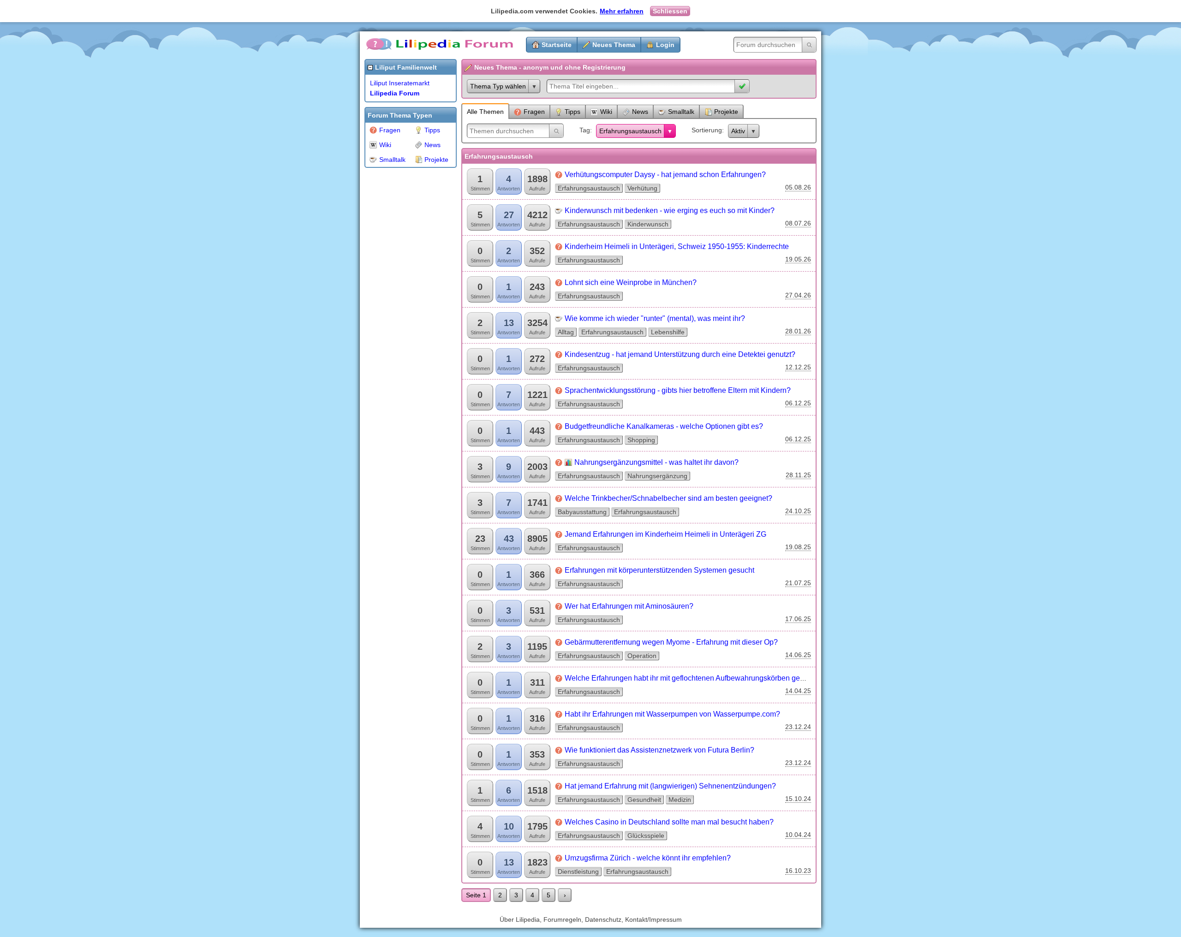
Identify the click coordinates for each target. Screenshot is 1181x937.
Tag (584, 130)
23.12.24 (798, 726)
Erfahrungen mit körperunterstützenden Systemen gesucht (659, 570)
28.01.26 (798, 331)
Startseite (557, 44)
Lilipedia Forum (394, 93)
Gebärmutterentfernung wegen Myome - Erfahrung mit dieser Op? (671, 642)
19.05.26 (798, 259)
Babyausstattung (582, 512)
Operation (641, 655)
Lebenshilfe (668, 332)
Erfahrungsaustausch (630, 131)
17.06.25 (798, 619)
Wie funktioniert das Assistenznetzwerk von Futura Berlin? (659, 750)
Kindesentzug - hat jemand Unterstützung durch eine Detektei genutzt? (680, 354)
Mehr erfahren (622, 11)
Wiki (385, 144)
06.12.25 (798, 403)
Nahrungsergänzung (657, 476)
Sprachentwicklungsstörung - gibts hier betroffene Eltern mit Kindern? (678, 390)
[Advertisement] (401, 310)
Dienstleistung (578, 871)
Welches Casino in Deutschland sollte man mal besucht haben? (669, 822)
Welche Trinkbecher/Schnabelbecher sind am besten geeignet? (668, 498)
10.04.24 (798, 834)
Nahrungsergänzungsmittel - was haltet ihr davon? (656, 462)
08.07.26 (798, 223)
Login (665, 44)
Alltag (566, 332)
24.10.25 (798, 511)
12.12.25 (798, 367)
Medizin (679, 799)
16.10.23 (798, 870)
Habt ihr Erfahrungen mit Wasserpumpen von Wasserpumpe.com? (672, 714)
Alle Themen (485, 111)
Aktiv (738, 131)
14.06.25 (798, 654)
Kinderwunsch (647, 224)
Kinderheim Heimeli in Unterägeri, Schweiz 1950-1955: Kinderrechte (677, 246)
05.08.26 (798, 187)
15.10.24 (798, 798)
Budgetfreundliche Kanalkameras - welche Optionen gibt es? (664, 426)
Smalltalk (392, 159)
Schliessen (670, 11)
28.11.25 (798, 475)
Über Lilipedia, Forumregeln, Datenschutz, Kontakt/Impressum (591, 919)
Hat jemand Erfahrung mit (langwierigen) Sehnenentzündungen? (670, 786)
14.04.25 (798, 690)
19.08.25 (798, 547)
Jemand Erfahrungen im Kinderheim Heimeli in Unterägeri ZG (665, 534)
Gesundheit (644, 799)
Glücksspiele (645, 835)
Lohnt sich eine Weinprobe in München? (631, 282)
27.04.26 (798, 295)
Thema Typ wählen (498, 86)
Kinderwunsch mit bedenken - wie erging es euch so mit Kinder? (670, 210)
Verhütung (642, 188)
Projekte (436, 159)
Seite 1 (476, 895)
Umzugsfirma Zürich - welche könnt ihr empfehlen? (648, 858)
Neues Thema (613, 44)
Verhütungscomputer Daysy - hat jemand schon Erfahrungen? (665, 174)
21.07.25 (798, 583)
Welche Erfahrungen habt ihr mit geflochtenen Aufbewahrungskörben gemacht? (694, 678)
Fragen (389, 130)
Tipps (432, 130)
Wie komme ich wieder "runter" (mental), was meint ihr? (655, 318)
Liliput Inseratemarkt (399, 83)
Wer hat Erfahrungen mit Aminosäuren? (629, 606)
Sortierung (707, 130)
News (432, 144)
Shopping (641, 440)
